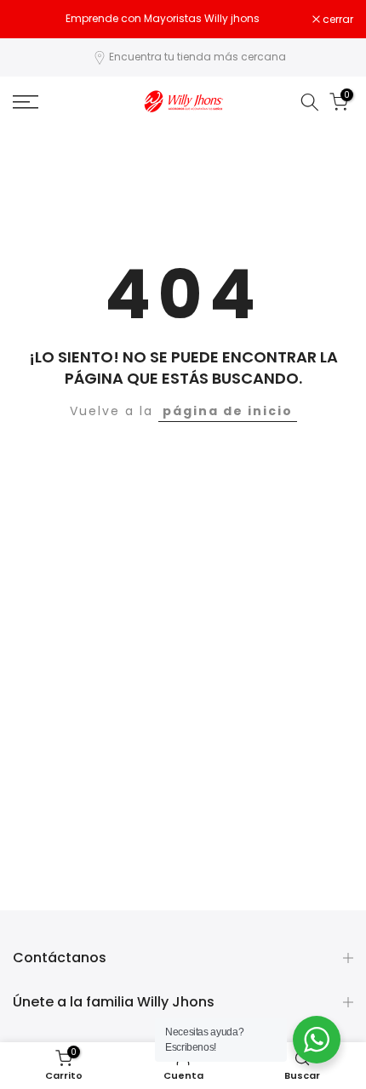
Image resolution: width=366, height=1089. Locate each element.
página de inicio (228, 410)
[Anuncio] (162, 18)
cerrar (336, 19)
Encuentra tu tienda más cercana (197, 56)
